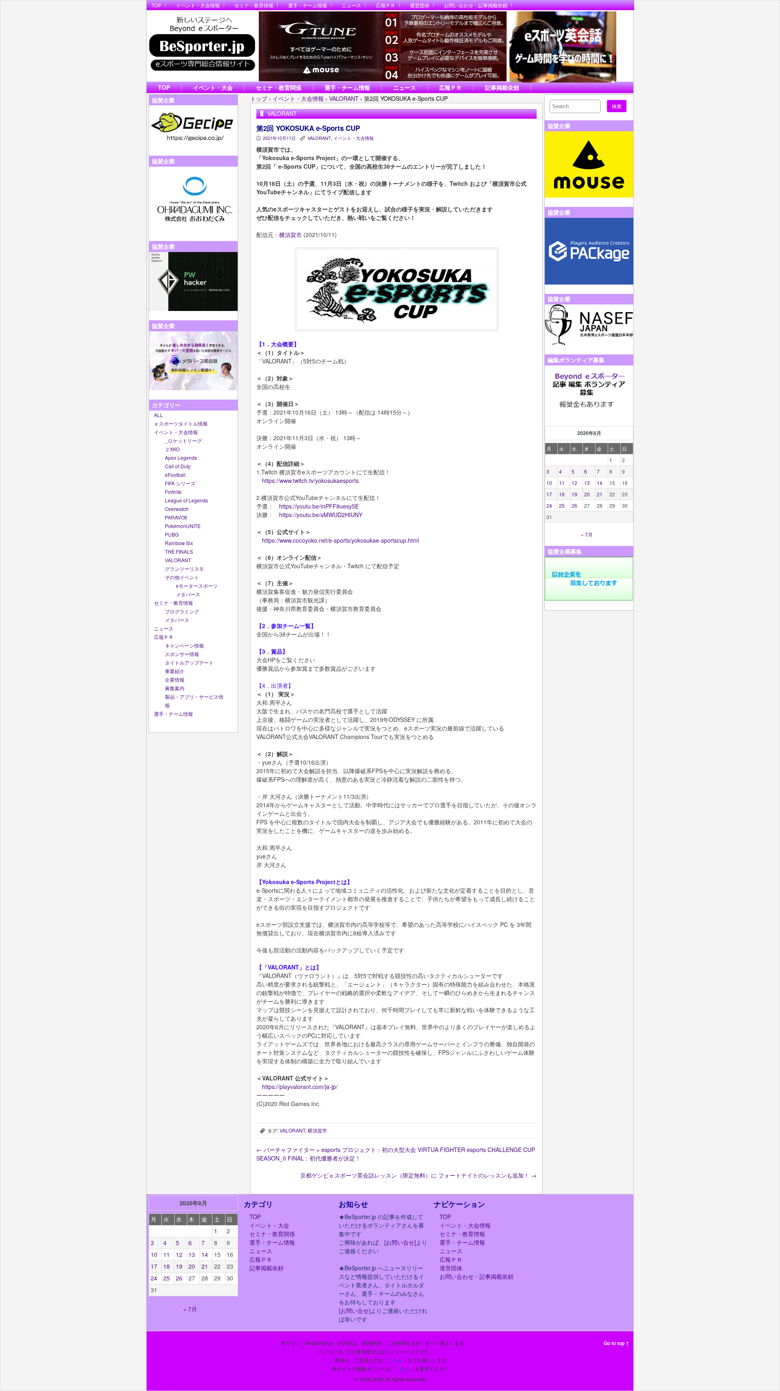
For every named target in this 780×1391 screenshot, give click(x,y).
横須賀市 (290, 234)
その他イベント (182, 577)
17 (549, 494)
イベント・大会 (213, 87)
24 (549, 505)
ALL (158, 414)
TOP (156, 5)
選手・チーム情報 (307, 5)
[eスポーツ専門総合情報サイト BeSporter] (202, 46)
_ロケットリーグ (183, 440)
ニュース (351, 5)
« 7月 (587, 534)
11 (562, 482)
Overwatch (176, 508)
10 (549, 482)
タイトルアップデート (189, 662)
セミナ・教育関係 (278, 87)
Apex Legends (181, 457)
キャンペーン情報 (184, 645)
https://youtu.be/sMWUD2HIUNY (320, 515)
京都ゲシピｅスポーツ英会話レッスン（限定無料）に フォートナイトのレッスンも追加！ (418, 1175)
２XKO (172, 449)
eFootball (175, 474)
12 (574, 482)
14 (599, 482)
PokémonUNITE (183, 525)
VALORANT (178, 559)
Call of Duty (178, 466)
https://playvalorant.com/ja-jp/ (300, 1086)
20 (587, 494)
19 (574, 494)
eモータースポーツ (197, 585)
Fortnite (173, 491)
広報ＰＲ (385, 5)
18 (562, 494)
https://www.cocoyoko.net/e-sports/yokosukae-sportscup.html (340, 540)
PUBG (172, 534)
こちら (395, 1359)
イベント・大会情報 (198, 5)
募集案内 (174, 688)
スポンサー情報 (182, 653)
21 (599, 494)
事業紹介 (174, 670)
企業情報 (174, 679)
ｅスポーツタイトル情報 (181, 423)
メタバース (188, 594)
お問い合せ (400, 1242)
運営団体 (419, 5)
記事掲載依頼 (502, 87)
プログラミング (182, 611)
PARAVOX (176, 517)
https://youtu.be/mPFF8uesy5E (319, 506)
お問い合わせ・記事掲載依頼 (475, 5)
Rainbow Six (179, 542)
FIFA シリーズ (180, 483)
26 (574, 505)
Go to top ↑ (616, 1343)
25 (562, 505)
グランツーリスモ (184, 568)
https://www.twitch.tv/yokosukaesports (310, 480)
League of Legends (186, 500)
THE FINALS (179, 551)
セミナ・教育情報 (253, 5)
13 (587, 482)
